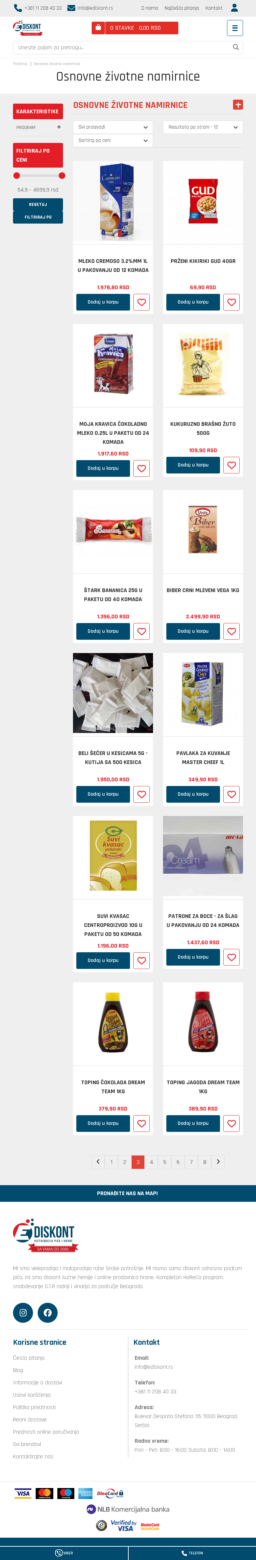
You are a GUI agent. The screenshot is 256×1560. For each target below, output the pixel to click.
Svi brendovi (27, 1444)
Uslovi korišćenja (32, 1395)
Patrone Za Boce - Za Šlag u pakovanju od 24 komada (203, 920)
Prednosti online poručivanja (46, 1432)
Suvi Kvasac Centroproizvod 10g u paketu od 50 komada (113, 925)
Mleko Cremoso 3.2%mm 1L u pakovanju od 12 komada (113, 265)
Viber (68, 1553)
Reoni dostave (30, 1419)
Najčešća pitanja (182, 8)
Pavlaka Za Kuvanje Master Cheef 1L (203, 757)
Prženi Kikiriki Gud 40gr (203, 261)
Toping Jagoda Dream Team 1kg (203, 1087)
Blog (18, 1370)
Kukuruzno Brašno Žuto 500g (203, 428)
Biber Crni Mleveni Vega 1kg (203, 590)
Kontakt (214, 8)
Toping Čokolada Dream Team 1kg (113, 1087)
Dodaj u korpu (103, 302)
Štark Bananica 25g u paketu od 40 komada (113, 594)
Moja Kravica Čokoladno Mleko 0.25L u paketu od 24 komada (113, 433)
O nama (149, 8)
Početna (20, 63)
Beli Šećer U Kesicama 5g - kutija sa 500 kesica (113, 757)
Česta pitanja (29, 1358)
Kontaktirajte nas (33, 1456)
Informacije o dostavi (37, 1382)
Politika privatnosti (34, 1407)
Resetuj (38, 205)
